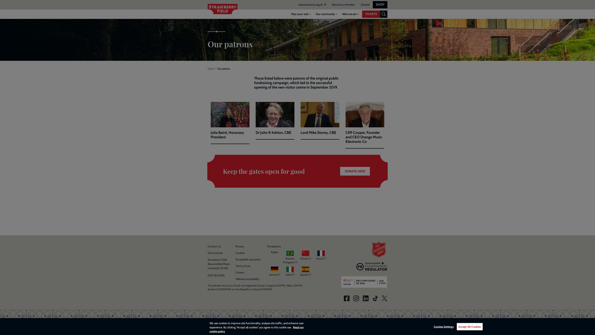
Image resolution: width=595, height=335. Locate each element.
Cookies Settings (444, 326)
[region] (297, 326)
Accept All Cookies (469, 326)
